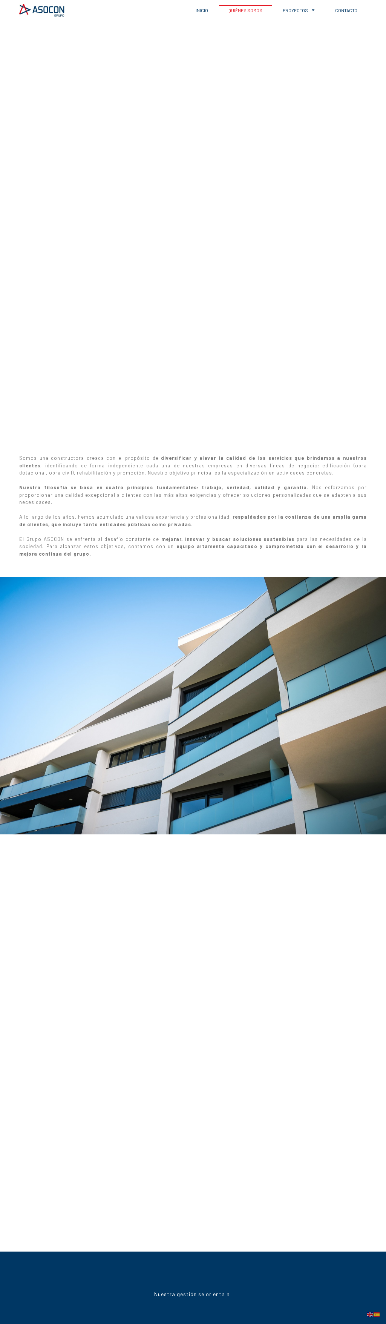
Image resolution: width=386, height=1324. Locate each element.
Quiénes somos (245, 10)
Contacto (346, 10)
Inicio (202, 10)
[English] (370, 1314)
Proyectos (295, 10)
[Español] (377, 1314)
